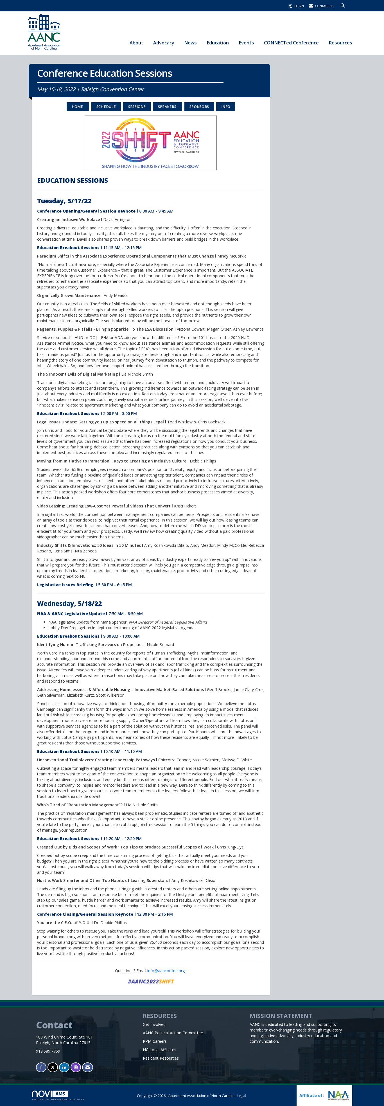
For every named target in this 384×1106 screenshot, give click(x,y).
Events (246, 42)
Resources (340, 42)
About (136, 42)
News (190, 42)
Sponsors (199, 106)
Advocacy (163, 42)
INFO (225, 106)
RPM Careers (155, 1041)
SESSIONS (137, 106)
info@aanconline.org (166, 970)
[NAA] (338, 1096)
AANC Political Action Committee (173, 1032)
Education (218, 42)
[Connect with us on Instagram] (76, 1067)
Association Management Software (58, 1099)
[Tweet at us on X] (53, 1067)
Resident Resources (161, 1058)
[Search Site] (343, 6)
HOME (78, 106)
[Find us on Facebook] (41, 1067)
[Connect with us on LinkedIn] (64, 1067)
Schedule (106, 106)
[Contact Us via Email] (87, 1067)
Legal (241, 1095)
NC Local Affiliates (159, 1049)
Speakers (167, 106)
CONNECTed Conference (291, 42)
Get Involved (154, 1024)
